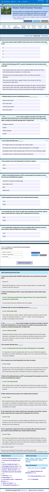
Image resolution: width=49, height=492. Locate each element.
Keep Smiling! (6, 477)
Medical (41, 460)
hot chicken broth (8, 184)
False (4, 168)
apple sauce (6, 190)
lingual (4, 127)
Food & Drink (38, 458)
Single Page (36, 35)
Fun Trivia (6, 1)
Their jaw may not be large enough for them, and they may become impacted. (21, 76)
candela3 (4, 27)
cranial (4, 133)
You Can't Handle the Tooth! (9, 464)
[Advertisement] (24, 31)
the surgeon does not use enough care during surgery (18, 144)
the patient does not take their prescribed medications (18, 154)
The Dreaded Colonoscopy (10, 485)
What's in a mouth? (8, 483)
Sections (13, 1)
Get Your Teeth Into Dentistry (10, 458)
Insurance (27, 461)
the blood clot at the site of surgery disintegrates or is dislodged (21, 148)
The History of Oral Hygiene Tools (11, 460)
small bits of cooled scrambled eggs (13, 181)
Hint (47, 43)
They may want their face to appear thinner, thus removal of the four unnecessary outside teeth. (22, 81)
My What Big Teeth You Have (10, 468)
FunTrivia (33, 479)
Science (32, 458)
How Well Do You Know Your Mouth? (11, 471)
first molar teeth (7, 103)
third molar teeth (7, 110)
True (4, 165)
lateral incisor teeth (8, 100)
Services (25, 1)
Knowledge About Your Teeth (10, 466)
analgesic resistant (8, 124)
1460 (45, 27)
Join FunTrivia (14, 4)
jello (4, 187)
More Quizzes (37, 476)
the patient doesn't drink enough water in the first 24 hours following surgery (24, 151)
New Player (41, 0)
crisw (24, 450)
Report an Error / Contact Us (36, 490)
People (27, 458)
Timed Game (44, 35)
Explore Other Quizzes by (37, 468)
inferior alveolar (7, 130)
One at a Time (28, 35)
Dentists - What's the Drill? (9, 470)
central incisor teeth (8, 106)
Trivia (19, 1)
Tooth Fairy (5, 475)
